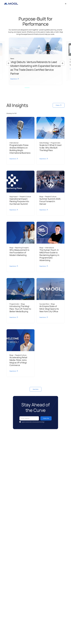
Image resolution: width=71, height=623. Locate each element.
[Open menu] (65, 3)
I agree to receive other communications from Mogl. (32, 422)
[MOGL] (11, 4)
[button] (8, 63)
